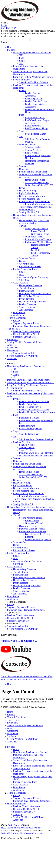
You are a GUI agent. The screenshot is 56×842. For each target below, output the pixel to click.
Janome (22, 166)
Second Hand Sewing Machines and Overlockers (30, 382)
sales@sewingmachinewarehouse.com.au (20, 827)
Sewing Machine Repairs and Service (25, 342)
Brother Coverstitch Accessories (34, 105)
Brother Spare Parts (34, 98)
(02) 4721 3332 (8, 28)
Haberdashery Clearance (30, 285)
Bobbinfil (35, 250)
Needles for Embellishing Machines (36, 455)
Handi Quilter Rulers (35, 180)
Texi (21, 63)
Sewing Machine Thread (36, 228)
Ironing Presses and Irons (25, 269)
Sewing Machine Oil (29, 212)
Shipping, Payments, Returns (26, 323)
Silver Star (24, 280)
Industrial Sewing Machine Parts (34, 201)
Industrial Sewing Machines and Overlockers (28, 380)
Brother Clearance (27, 304)
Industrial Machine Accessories (39, 204)
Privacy (16, 320)
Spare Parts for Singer (35, 133)
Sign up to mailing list (23, 353)
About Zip (12, 358)
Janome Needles (32, 150)
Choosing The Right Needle (26, 334)
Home (10, 47)
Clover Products (26, 263)
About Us (11, 345)
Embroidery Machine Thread (38, 242)
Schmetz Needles (33, 147)
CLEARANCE (20, 282)
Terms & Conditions (16, 318)
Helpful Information (16, 803)
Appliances (18, 315)
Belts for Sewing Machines (32, 196)
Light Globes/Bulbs (28, 193)
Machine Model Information (26, 331)
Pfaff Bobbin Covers (35, 117)
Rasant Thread (38, 231)
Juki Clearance (26, 309)
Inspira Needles (26, 299)
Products (11, 50)
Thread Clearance (27, 288)
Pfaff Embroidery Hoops (36, 128)
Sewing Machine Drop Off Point (22, 355)
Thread (22, 226)
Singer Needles (32, 152)
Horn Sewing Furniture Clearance (35, 293)
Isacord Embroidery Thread (38, 534)
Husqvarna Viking (27, 190)
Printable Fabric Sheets (30, 266)
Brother (22, 90)
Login (4, 25)
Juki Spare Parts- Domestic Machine (36, 439)
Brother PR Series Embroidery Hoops (37, 412)
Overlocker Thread (34, 236)
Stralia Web (5, 833)
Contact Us (12, 347)
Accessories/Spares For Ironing (34, 277)
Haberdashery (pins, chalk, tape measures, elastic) (34, 221)
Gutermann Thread (40, 234)
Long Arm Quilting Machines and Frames (33, 77)
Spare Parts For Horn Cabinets (33, 82)
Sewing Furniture (21, 79)
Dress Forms (19, 312)
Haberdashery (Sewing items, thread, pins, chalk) (30, 507)
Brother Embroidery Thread (38, 539)
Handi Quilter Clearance (30, 296)
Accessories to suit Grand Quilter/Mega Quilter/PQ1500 (39, 183)
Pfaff (21, 58)
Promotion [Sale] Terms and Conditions (31, 326)
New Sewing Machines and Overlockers (32, 52)
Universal (23, 169)
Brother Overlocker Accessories (34, 94)
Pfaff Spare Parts (33, 125)
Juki (21, 136)
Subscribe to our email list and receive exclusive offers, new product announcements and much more (27, 677)
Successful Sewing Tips (24, 337)
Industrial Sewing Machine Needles (36, 453)
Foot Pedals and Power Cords (33, 171)
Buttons (22, 261)
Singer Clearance (27, 307)
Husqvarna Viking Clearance (32, 301)
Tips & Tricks (13, 328)
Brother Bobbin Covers (36, 101)
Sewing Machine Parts (29, 198)
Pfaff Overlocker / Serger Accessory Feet (37, 121)
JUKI (21, 55)
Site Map (11, 736)
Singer (22, 60)
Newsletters (12, 350)
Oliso (21, 274)
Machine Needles (27, 144)
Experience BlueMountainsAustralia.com (27, 833)
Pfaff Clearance (26, 290)
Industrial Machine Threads (38, 239)
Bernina (23, 188)
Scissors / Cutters (27, 258)
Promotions (12, 339)
